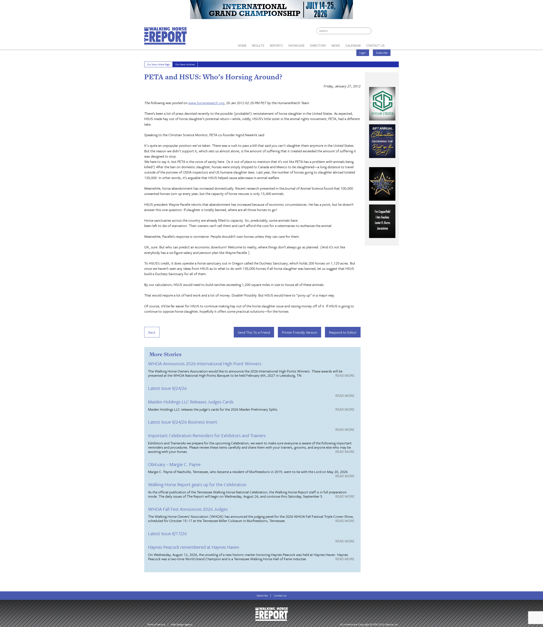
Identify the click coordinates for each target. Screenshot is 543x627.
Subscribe (382, 52)
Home (242, 45)
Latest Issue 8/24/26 (167, 388)
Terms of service (156, 624)
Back (151, 332)
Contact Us (280, 595)
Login (362, 52)
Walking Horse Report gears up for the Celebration (197, 484)
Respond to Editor (343, 332)
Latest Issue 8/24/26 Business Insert (182, 421)
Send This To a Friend (254, 332)
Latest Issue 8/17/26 (167, 533)
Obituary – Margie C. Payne (174, 464)
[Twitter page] (385, 32)
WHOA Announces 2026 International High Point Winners (204, 363)
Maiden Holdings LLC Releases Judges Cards (191, 401)
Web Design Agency (182, 624)
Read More (344, 375)
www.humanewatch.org (206, 102)
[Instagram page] (393, 32)
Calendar (353, 45)
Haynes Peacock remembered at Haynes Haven (193, 547)
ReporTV (276, 45)
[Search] (368, 31)
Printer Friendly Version (299, 332)
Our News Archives (185, 64)
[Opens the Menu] (393, 44)
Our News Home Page (158, 64)
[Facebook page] (376, 32)
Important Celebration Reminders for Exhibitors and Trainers (207, 435)
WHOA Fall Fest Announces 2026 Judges (188, 509)
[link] (242, 44)
